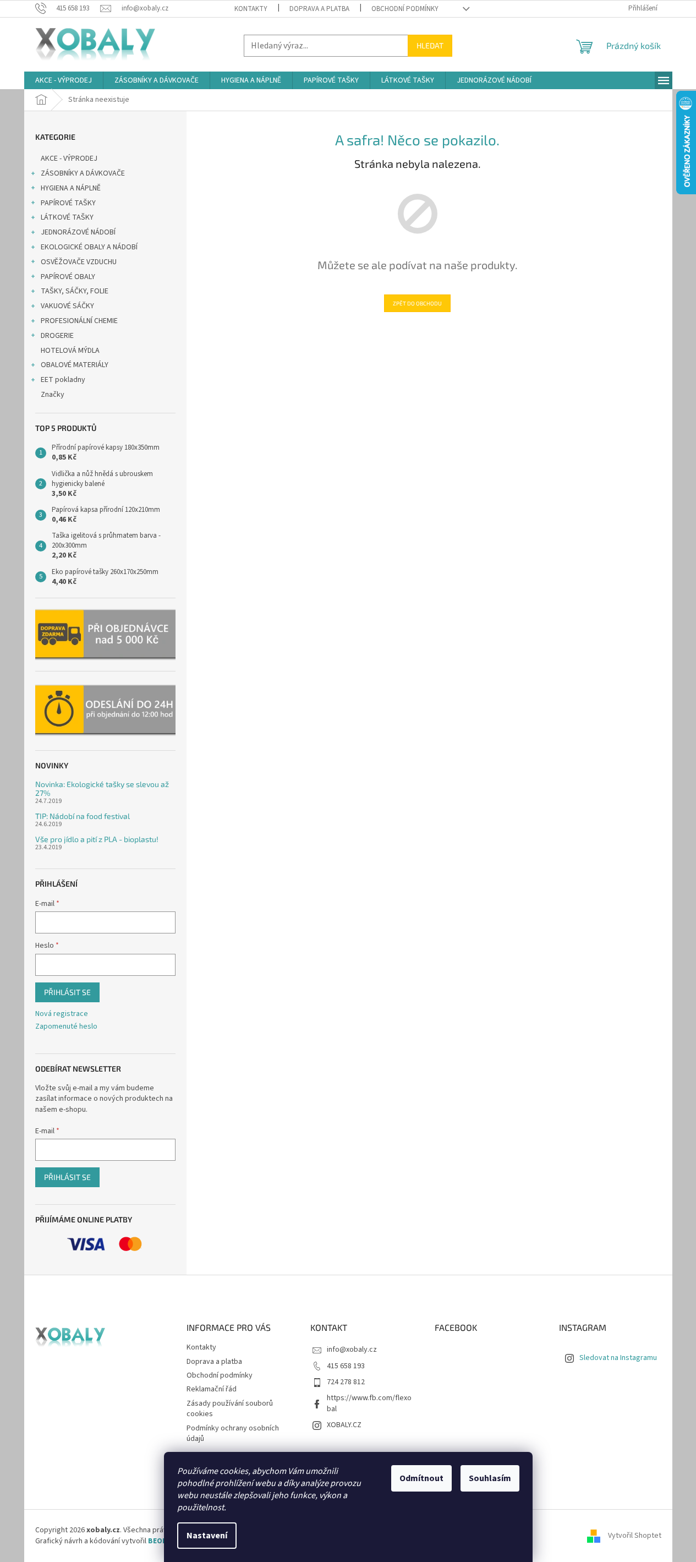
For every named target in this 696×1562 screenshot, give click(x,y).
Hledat (429, 45)
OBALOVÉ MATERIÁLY (74, 364)
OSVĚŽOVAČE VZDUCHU (79, 261)
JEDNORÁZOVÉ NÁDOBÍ (78, 232)
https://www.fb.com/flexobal (369, 1403)
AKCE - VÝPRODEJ (69, 158)
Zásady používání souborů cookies (230, 1408)
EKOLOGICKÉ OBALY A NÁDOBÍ (89, 247)
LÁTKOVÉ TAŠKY (67, 217)
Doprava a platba (319, 9)
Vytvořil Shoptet (634, 1535)
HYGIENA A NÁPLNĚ (71, 188)
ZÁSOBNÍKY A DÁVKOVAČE (83, 173)
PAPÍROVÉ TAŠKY (68, 203)
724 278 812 (346, 1382)
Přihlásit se (67, 992)
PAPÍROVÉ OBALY (68, 276)
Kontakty (250, 9)
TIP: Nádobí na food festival (82, 816)
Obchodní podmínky (405, 9)
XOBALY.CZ (344, 1424)
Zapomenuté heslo (66, 1027)
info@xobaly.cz (352, 1349)
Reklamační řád (212, 1389)
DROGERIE (57, 335)
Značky (52, 394)
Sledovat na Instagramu (618, 1357)
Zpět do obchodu (417, 303)
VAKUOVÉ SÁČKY (67, 306)
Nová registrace (61, 1014)
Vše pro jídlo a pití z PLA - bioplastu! (96, 839)
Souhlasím (490, 1478)
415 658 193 (346, 1366)
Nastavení (207, 1536)
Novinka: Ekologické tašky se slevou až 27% (102, 788)
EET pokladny (63, 379)
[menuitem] (63, 80)
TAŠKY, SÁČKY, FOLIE (74, 291)
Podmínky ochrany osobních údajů (233, 1433)
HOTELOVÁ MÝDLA (70, 350)
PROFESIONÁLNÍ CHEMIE (79, 320)
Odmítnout (421, 1478)
